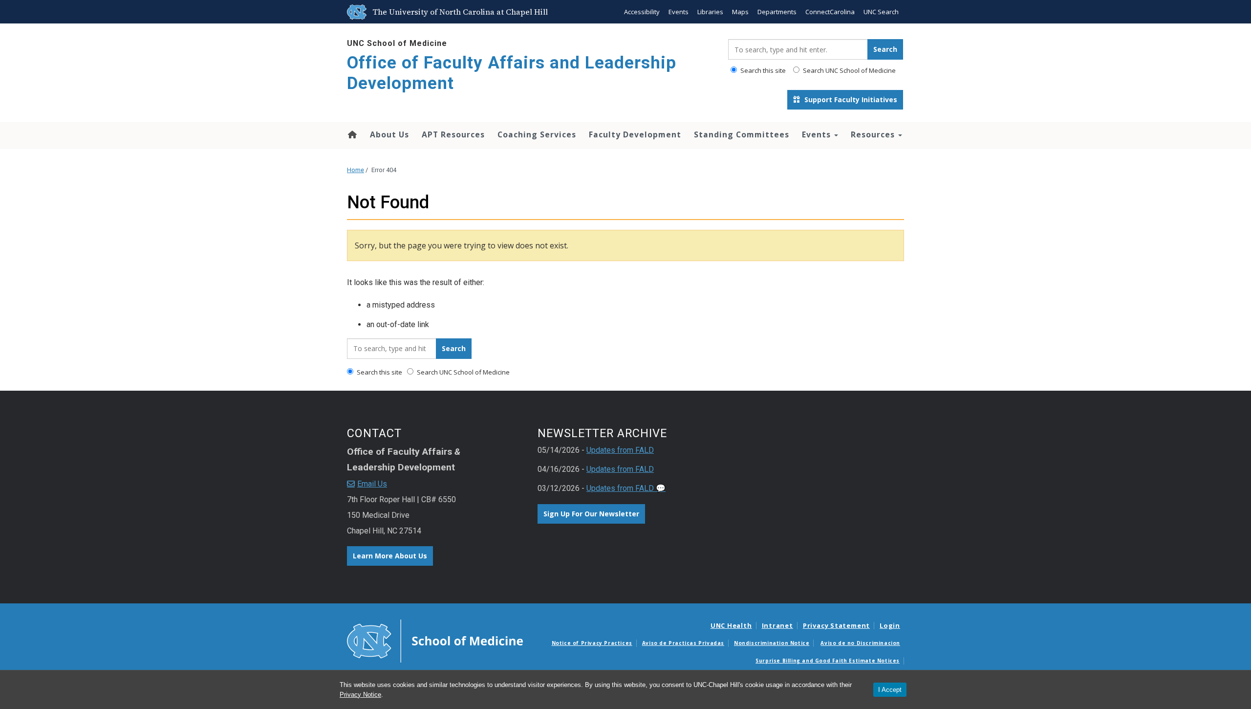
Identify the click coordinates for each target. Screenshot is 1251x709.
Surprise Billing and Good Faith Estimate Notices (827, 660)
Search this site (762, 70)
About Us (389, 134)
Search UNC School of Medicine (848, 70)
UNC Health (731, 625)
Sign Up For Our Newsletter (591, 513)
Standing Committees (741, 134)
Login (890, 625)
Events (679, 11)
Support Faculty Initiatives (849, 99)
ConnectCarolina (830, 11)
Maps (740, 11)
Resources (874, 134)
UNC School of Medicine (397, 43)
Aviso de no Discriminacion (860, 643)
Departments (777, 11)
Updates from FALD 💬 (626, 488)
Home (352, 134)
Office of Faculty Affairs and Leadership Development (511, 73)
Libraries (710, 11)
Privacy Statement (836, 625)
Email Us (372, 483)
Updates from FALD (620, 450)
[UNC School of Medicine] (435, 640)
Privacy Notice (360, 694)
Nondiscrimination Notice (771, 643)
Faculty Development (635, 134)
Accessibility (642, 11)
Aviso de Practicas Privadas (683, 643)
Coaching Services (536, 134)
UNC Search (881, 11)
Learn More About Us (390, 555)
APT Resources (453, 134)
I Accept (890, 689)
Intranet (777, 625)
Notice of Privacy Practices (592, 643)
